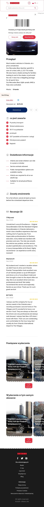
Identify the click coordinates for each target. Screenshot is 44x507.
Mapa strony (22, 485)
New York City (29, 37)
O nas (22, 468)
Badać (22, 465)
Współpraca (22, 473)
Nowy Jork (15, 37)
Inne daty (9, 100)
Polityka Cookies (22, 490)
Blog (22, 476)
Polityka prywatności (22, 488)
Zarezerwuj (17, 110)
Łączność (22, 471)
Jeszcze (28, 387)
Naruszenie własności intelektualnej (22, 493)
